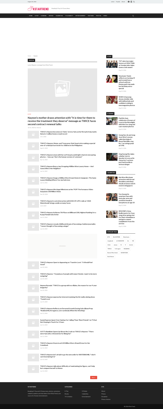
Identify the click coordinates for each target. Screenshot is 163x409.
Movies (51, 15)
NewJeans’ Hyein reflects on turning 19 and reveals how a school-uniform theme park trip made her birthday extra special (127, 82)
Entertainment (80, 15)
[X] (134, 1)
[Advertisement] (81, 35)
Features (91, 15)
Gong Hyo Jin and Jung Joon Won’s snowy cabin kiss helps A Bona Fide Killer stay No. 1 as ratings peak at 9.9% (127, 140)
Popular (118, 1)
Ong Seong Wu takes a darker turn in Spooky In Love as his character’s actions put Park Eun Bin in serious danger (126, 159)
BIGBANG (127, 248)
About (123, 1)
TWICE (109, 248)
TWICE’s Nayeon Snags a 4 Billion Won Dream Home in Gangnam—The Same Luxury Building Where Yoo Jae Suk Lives (68, 179)
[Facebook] (128, 1)
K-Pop (36, 15)
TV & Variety (69, 15)
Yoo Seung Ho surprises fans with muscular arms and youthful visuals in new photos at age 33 (127, 198)
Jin (128, 241)
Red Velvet (110, 256)
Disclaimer (104, 396)
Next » (94, 377)
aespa (115, 245)
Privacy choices (105, 399)
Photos (98, 15)
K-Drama (43, 15)
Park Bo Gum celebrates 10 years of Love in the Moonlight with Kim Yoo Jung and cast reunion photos (127, 122)
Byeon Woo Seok (112, 252)
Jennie (131, 245)
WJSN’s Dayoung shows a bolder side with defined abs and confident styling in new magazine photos (127, 101)
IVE (133, 241)
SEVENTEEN (124, 252)
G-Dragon (118, 248)
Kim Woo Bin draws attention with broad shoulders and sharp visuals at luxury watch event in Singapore (127, 181)
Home (30, 15)
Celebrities (59, 15)
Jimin (109, 245)
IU (121, 245)
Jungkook (110, 241)
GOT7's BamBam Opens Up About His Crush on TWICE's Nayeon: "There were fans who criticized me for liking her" (67, 333)
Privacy (103, 394)
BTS (108, 237)
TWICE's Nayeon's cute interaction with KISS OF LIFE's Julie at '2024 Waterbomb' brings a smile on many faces (65, 202)
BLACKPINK (116, 237)
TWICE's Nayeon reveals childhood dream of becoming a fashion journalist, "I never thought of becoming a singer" (68, 225)
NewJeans (126, 237)
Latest (112, 1)
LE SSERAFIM (120, 241)
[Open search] (133, 15)
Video (105, 15)
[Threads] (131, 1)
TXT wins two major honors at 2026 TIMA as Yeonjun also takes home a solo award (127, 64)
